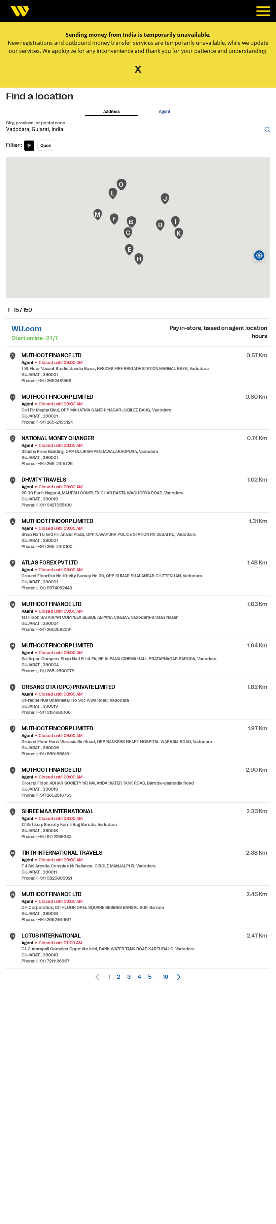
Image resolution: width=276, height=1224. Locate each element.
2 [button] (118, 977)
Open (45, 145)
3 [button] (129, 977)
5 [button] (149, 977)
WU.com (26, 329)
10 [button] (165, 977)
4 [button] (139, 977)
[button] (177, 977)
